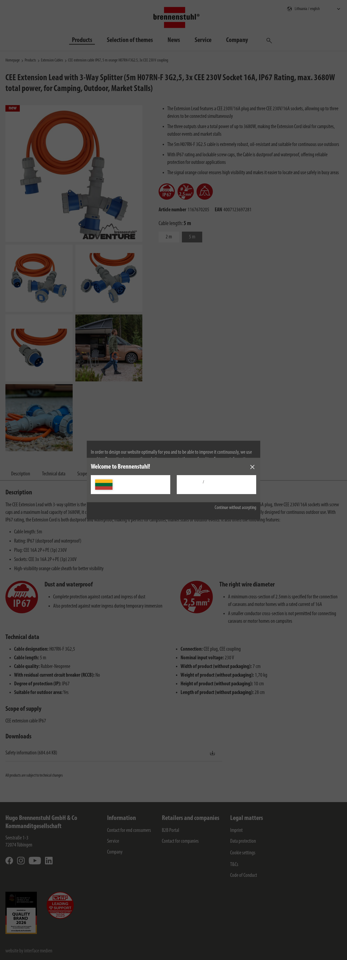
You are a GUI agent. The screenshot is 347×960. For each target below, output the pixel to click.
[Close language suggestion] (252, 467)
